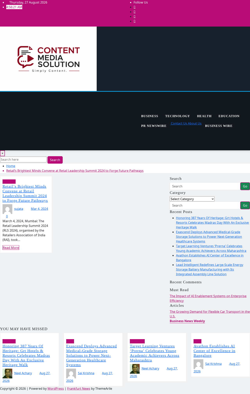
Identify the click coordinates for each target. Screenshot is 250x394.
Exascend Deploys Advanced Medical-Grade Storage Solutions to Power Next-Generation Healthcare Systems (209, 236)
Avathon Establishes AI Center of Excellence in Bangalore (214, 350)
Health (204, 116)
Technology (177, 116)
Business (149, 116)
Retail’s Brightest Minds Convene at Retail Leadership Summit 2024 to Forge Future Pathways (75, 170)
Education (229, 116)
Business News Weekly (187, 321)
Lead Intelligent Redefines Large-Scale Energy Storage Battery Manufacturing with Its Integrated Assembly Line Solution (209, 269)
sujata (18, 209)
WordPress (55, 388)
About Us (194, 123)
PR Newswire (154, 125)
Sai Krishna (86, 373)
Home (10, 166)
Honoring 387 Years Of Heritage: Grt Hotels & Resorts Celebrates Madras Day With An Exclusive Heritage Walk (212, 222)
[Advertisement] (69, 121)
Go (245, 186)
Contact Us (178, 123)
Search (55, 160)
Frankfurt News (78, 388)
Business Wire (219, 125)
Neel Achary (23, 373)
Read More (11, 247)
